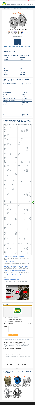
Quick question (4, 324)
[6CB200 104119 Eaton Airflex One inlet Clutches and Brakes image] (17, 20)
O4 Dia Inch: (6, 70)
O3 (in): (4, 110)
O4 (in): (5, 66)
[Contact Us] (32, 202)
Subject (5, 321)
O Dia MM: (5, 112)
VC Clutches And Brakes (10, 8)
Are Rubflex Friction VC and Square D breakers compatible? (15, 342)
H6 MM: (4, 108)
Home (3, 8)
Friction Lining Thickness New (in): (9, 100)
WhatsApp (17, 42)
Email (5, 317)
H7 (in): (5, 72)
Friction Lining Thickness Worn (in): (9, 98)
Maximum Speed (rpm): (7, 92)
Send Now (13, 334)
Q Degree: (5, 94)
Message (5, 326)
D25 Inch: (5, 86)
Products (5, 8)
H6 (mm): (5, 114)
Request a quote (7, 0)
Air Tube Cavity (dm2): (7, 63)
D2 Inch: (4, 96)
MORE (17, 368)
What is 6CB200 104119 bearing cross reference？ (17, 37)
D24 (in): (4, 104)
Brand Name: (6, 57)
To (4, 319)
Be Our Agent (17, 44)
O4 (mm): (5, 68)
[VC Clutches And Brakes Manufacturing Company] (4, 4)
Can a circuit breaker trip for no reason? (12, 348)
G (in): (4, 106)
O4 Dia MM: (6, 74)
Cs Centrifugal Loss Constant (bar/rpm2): (10, 83)
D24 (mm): (5, 61)
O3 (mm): (5, 102)
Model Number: (6, 59)
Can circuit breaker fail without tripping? (12, 354)
